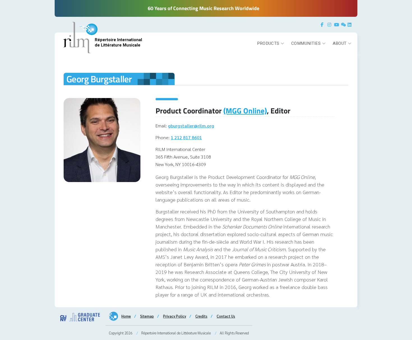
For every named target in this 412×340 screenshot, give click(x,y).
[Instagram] (330, 24)
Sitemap (147, 316)
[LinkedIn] (350, 24)
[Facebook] (323, 24)
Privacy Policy (174, 316)
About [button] (340, 43)
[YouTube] (337, 24)
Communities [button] (306, 43)
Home (126, 316)
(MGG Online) (245, 110)
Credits (201, 316)
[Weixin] (343, 24)
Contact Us (226, 316)
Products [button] (268, 43)
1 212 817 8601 (186, 137)
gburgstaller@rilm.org (191, 126)
